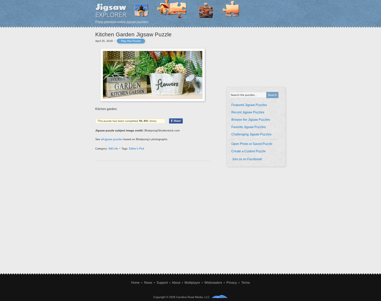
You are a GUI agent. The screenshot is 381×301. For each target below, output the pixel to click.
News (148, 282)
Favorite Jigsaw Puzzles (248, 127)
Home (135, 282)
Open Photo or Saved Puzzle (251, 144)
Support (162, 282)
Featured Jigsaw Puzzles (249, 105)
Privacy (231, 282)
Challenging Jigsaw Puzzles (251, 134)
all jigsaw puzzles (112, 139)
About (176, 282)
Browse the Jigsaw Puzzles (250, 119)
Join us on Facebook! (247, 159)
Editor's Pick (136, 148)
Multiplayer (192, 282)
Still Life (113, 148)
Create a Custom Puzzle (248, 151)
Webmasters (213, 282)
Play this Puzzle (131, 40)
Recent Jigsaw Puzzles (247, 112)
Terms (245, 282)
